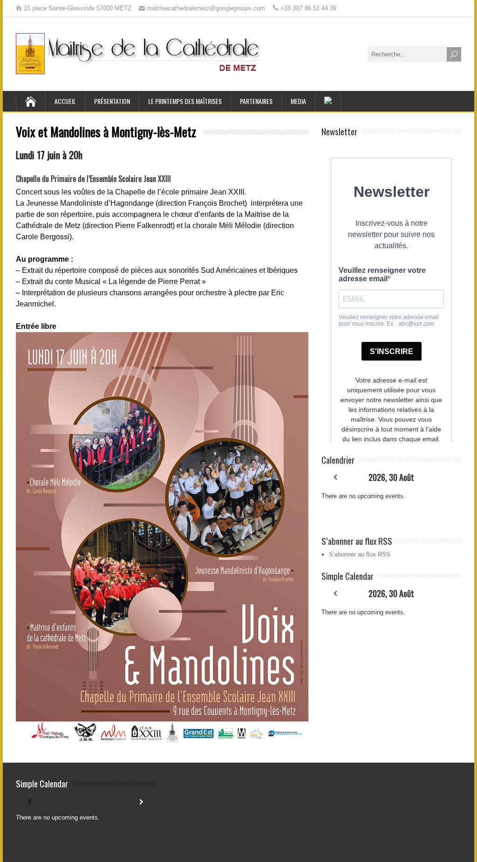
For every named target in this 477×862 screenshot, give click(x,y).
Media (298, 101)
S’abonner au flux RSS (359, 554)
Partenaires (256, 101)
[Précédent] (335, 477)
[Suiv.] (447, 477)
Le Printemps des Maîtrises (185, 101)
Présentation (112, 101)
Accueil (65, 101)
